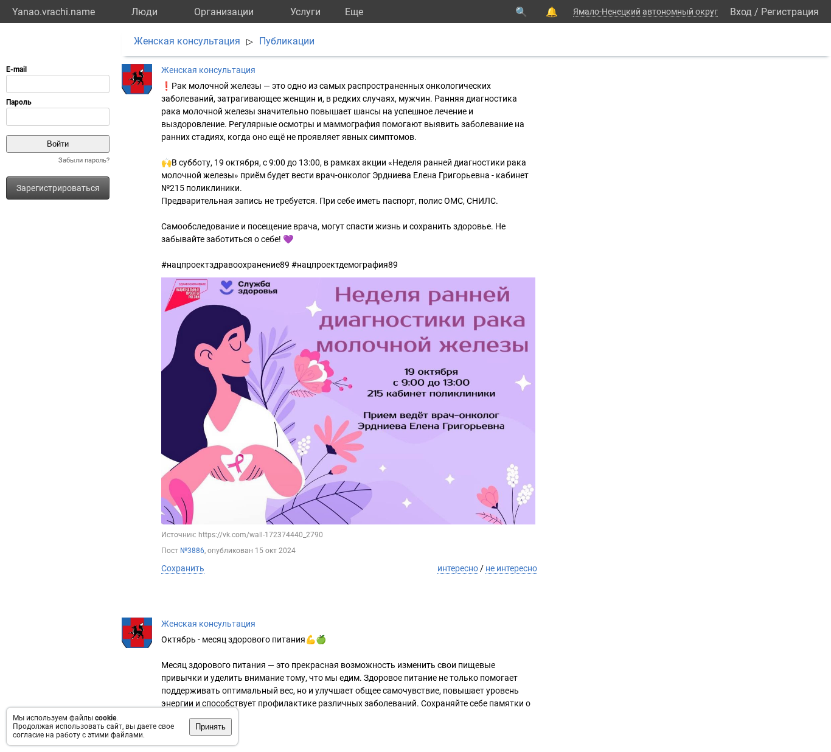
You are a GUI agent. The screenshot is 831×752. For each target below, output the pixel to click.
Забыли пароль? (84, 160)
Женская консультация (187, 41)
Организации (224, 12)
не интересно (511, 568)
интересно (457, 568)
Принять (210, 726)
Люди (144, 12)
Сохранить (182, 568)
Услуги (305, 12)
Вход (741, 12)
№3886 (192, 550)
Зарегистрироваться (58, 188)
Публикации (287, 41)
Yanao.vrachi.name (53, 12)
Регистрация (790, 12)
